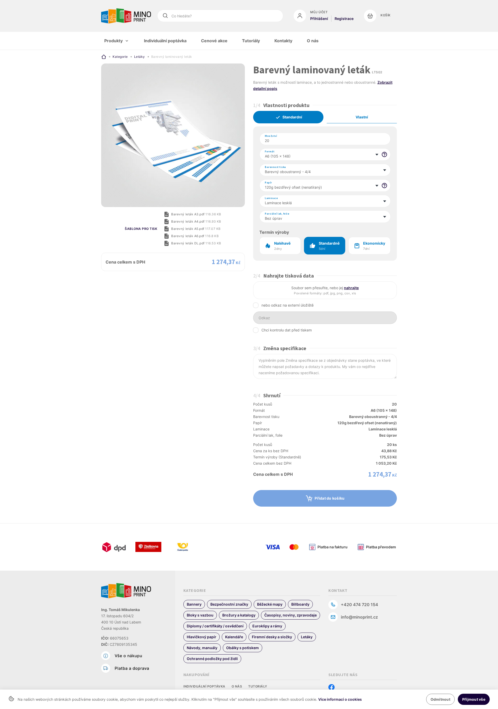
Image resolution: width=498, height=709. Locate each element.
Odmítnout (440, 699)
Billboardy (300, 604)
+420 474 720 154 (359, 604)
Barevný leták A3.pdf (196, 214)
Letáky (139, 57)
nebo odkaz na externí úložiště (287, 305)
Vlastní (362, 117)
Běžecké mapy (269, 604)
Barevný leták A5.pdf (195, 229)
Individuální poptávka (204, 686)
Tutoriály (257, 686)
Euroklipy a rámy (267, 626)
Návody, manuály (202, 648)
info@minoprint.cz (359, 617)
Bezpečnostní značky (229, 604)
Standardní (292, 117)
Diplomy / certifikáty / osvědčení (215, 626)
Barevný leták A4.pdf (196, 221)
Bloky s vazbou (200, 615)
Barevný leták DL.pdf (196, 243)
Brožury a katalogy (238, 615)
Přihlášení (319, 18)
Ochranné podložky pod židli (212, 658)
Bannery (194, 604)
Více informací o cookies (340, 699)
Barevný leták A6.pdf (195, 236)
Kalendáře (234, 637)
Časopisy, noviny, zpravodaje (290, 615)
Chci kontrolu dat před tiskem (286, 330)
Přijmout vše (473, 699)
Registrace (344, 18)
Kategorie (120, 57)
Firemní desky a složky (272, 637)
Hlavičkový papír (201, 637)
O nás (237, 686)
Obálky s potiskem (242, 648)
